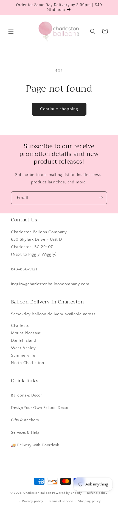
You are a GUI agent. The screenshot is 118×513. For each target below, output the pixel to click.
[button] (11, 31)
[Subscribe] (101, 197)
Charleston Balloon (37, 493)
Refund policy (97, 493)
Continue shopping (59, 109)
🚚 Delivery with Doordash (35, 445)
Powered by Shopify (67, 493)
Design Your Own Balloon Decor (40, 408)
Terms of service (60, 501)
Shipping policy (89, 501)
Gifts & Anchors (25, 420)
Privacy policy (32, 501)
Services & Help (25, 432)
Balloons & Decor (26, 395)
